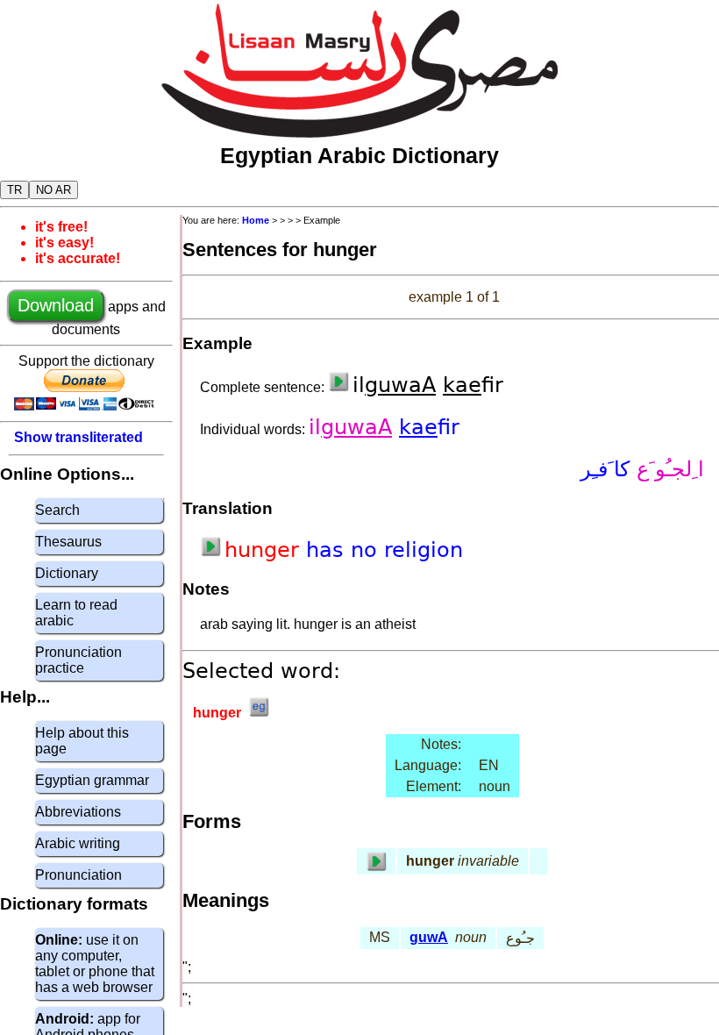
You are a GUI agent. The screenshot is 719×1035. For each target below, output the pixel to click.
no (367, 550)
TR (14, 189)
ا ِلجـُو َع (667, 469)
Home (255, 220)
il (350, 427)
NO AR (53, 189)
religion (423, 550)
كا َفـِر (605, 469)
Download (56, 305)
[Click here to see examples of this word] (258, 712)
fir (429, 427)
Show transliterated (78, 437)
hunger (265, 550)
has (328, 550)
